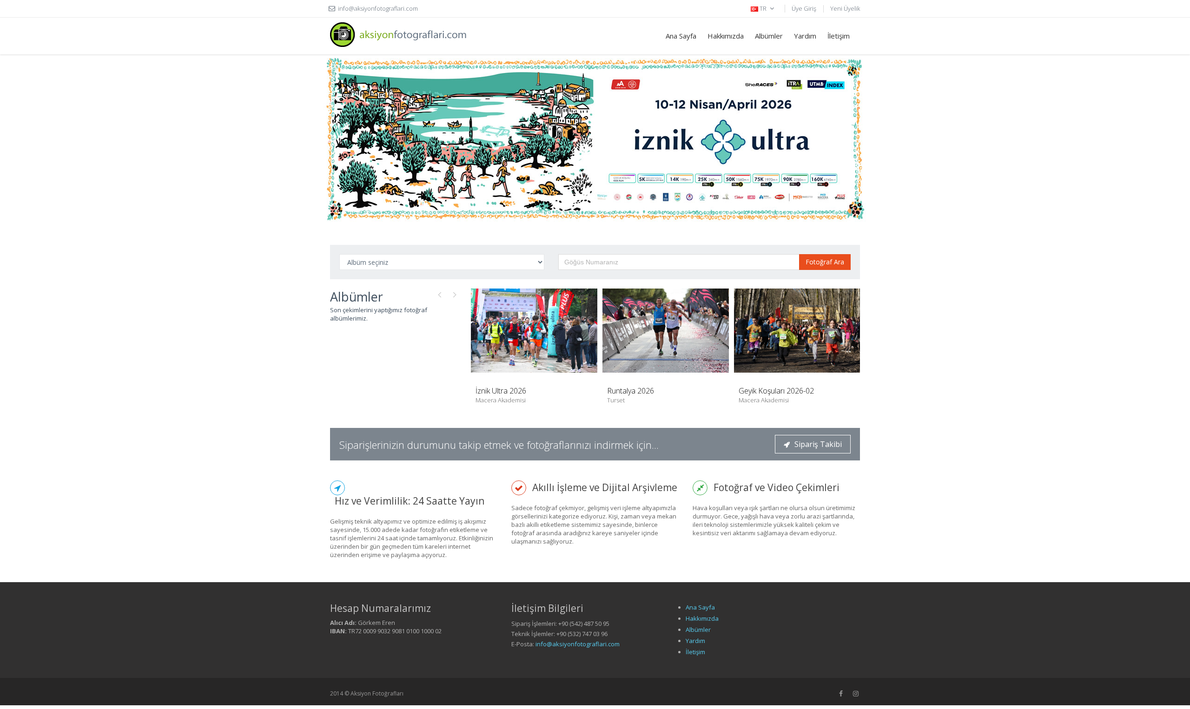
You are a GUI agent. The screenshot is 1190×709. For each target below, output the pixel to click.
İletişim (838, 35)
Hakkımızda (725, 35)
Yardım (805, 35)
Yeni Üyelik (845, 8)
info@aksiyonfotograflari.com (578, 644)
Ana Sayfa (681, 35)
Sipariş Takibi (818, 444)
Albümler (769, 35)
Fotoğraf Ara (825, 261)
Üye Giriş (804, 8)
